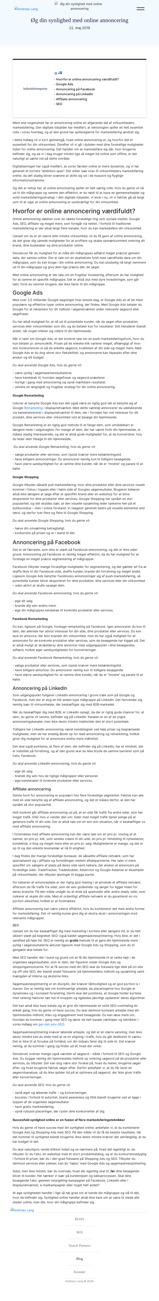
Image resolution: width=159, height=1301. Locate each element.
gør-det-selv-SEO (51, 1024)
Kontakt (79, 1272)
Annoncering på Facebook (75, 89)
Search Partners (80, 1245)
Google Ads (64, 84)
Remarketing (33, 408)
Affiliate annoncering (71, 99)
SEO (59, 104)
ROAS (79, 1219)
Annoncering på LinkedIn (74, 94)
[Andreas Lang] (26, 8)
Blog (79, 1259)
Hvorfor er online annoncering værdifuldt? (87, 79)
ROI (80, 1232)
